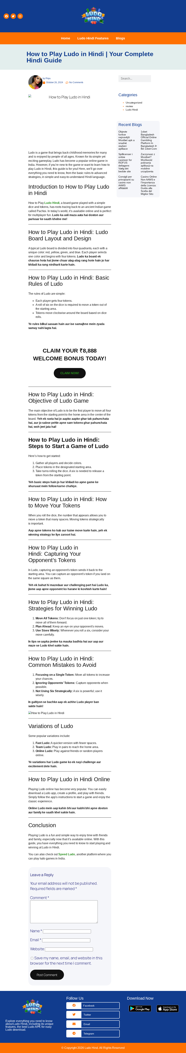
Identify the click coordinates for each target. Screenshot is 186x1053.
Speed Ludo (66, 854)
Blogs (120, 38)
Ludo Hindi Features (93, 38)
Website (37, 948)
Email (35, 939)
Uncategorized (134, 102)
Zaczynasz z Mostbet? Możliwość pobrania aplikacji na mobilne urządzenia (148, 163)
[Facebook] (6, 16)
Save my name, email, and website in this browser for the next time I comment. (66, 960)
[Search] (154, 78)
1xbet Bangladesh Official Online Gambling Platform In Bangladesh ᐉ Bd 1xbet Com (149, 140)
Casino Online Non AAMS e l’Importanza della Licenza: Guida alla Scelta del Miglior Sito (149, 185)
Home (65, 38)
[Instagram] (20, 16)
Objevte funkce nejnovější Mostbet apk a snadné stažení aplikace (126, 140)
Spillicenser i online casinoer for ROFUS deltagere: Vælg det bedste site (125, 163)
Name (36, 930)
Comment (39, 897)
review (129, 106)
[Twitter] (13, 16)
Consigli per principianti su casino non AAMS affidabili (126, 182)
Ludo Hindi (51, 202)
